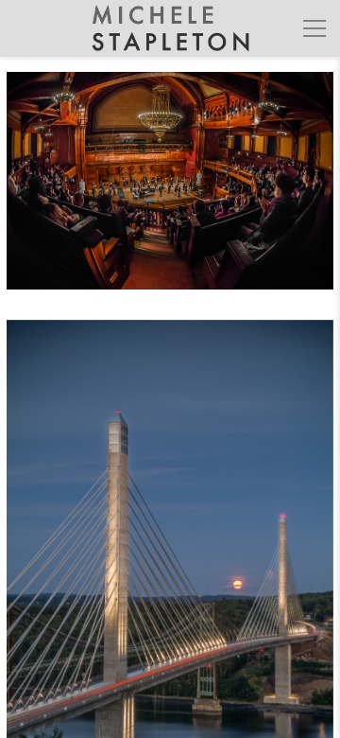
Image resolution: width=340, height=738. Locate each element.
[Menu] (314, 28)
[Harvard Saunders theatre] (170, 192)
